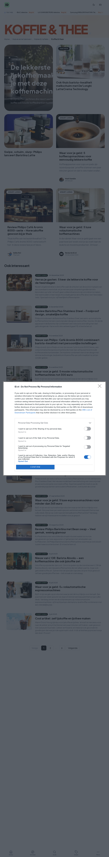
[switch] (87, 428)
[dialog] (54, 428)
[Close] (100, 386)
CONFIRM (35, 467)
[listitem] (54, 422)
